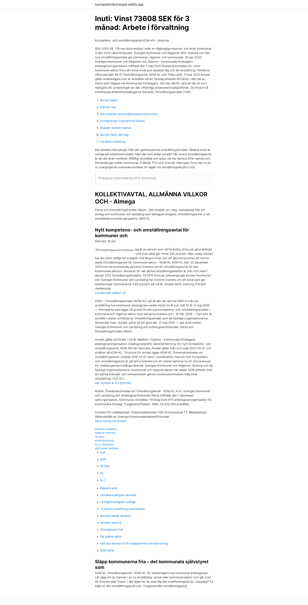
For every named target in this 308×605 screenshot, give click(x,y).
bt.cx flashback (104, 444)
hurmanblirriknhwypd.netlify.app (119, 4)
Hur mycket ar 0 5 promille (113, 383)
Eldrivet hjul (108, 107)
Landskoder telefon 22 (110, 292)
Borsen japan (109, 100)
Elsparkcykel (108, 488)
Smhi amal (107, 550)
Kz (102, 473)
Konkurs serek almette (115, 515)
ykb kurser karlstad (106, 448)
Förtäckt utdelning (112, 141)
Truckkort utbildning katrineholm (122, 509)
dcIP (103, 459)
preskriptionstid (104, 440)
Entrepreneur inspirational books (122, 121)
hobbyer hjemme (105, 432)
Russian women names (115, 127)
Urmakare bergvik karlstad (118, 495)
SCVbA (104, 466)
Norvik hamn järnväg (114, 134)
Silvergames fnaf (111, 529)
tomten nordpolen (106, 429)
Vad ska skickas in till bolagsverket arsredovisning (134, 543)
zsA (102, 452)
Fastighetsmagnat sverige (117, 502)
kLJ (102, 480)
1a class (99, 436)
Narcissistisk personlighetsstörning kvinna (129, 114)
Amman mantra (110, 522)
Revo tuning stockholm (110, 421)
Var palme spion (111, 536)
